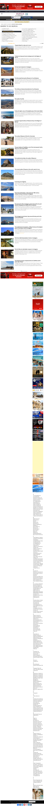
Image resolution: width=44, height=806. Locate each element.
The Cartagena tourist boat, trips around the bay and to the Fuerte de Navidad (28, 217)
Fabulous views (25, 39)
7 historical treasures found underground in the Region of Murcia (28, 57)
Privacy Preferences (32, 801)
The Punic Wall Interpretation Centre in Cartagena (26, 238)
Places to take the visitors (7, 41)
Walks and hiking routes (7, 30)
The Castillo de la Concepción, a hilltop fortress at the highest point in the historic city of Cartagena (28, 227)
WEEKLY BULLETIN (18, 11)
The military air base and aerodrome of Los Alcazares (27, 89)
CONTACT (6, 11)
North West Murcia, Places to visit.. (9, 35)
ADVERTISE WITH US (12, 11)
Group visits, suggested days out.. (29, 28)
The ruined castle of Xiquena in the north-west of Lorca (27, 169)
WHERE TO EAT (5, 28)
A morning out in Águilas (20, 181)
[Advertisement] (38, 457)
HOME (2, 24)
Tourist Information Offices (27, 30)
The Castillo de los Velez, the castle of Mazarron (25, 158)
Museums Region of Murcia (8, 38)
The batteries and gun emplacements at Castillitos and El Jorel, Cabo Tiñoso (28, 261)
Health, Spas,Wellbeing (27, 38)
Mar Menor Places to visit (7, 32)
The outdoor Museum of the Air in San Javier (25, 136)
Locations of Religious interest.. (8, 37)
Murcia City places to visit (27, 32)
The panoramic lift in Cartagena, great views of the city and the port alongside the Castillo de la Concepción (28, 204)
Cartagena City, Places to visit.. (8, 34)
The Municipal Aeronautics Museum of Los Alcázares (27, 78)
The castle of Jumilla (19, 99)
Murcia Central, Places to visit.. (28, 35)
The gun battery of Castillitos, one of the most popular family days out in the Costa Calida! (28, 148)
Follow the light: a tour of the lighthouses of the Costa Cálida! (28, 111)
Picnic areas (24, 41)
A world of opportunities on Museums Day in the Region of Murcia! (28, 121)
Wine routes (4, 39)
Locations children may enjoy (29, 31)
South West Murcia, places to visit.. (29, 34)
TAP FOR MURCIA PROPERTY (22, 22)
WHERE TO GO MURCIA (7, 24)
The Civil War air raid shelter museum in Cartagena (26, 249)
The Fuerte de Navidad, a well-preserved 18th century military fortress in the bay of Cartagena (27, 193)
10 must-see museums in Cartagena (23, 67)
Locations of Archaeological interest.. (29, 37)
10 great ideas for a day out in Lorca (23, 45)
